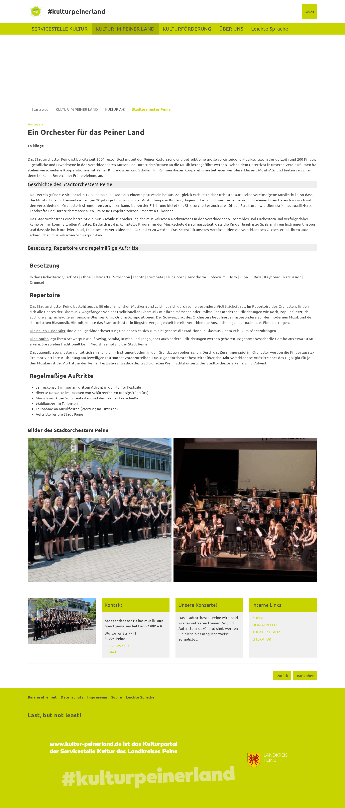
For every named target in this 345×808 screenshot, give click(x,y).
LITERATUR (261, 639)
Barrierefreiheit (42, 697)
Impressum (97, 697)
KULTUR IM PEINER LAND (125, 29)
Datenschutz (72, 697)
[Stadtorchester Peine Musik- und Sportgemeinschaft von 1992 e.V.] (136, 635)
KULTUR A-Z (115, 109)
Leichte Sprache (269, 29)
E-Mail (110, 652)
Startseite (40, 109)
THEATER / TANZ (266, 632)
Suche (116, 697)
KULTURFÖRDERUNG (187, 29)
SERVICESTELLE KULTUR (60, 29)
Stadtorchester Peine (151, 109)
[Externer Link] (172, 760)
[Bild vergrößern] (100, 510)
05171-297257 (117, 646)
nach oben (305, 675)
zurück (282, 675)
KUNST (258, 617)
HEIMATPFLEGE (265, 625)
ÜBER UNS (231, 29)
